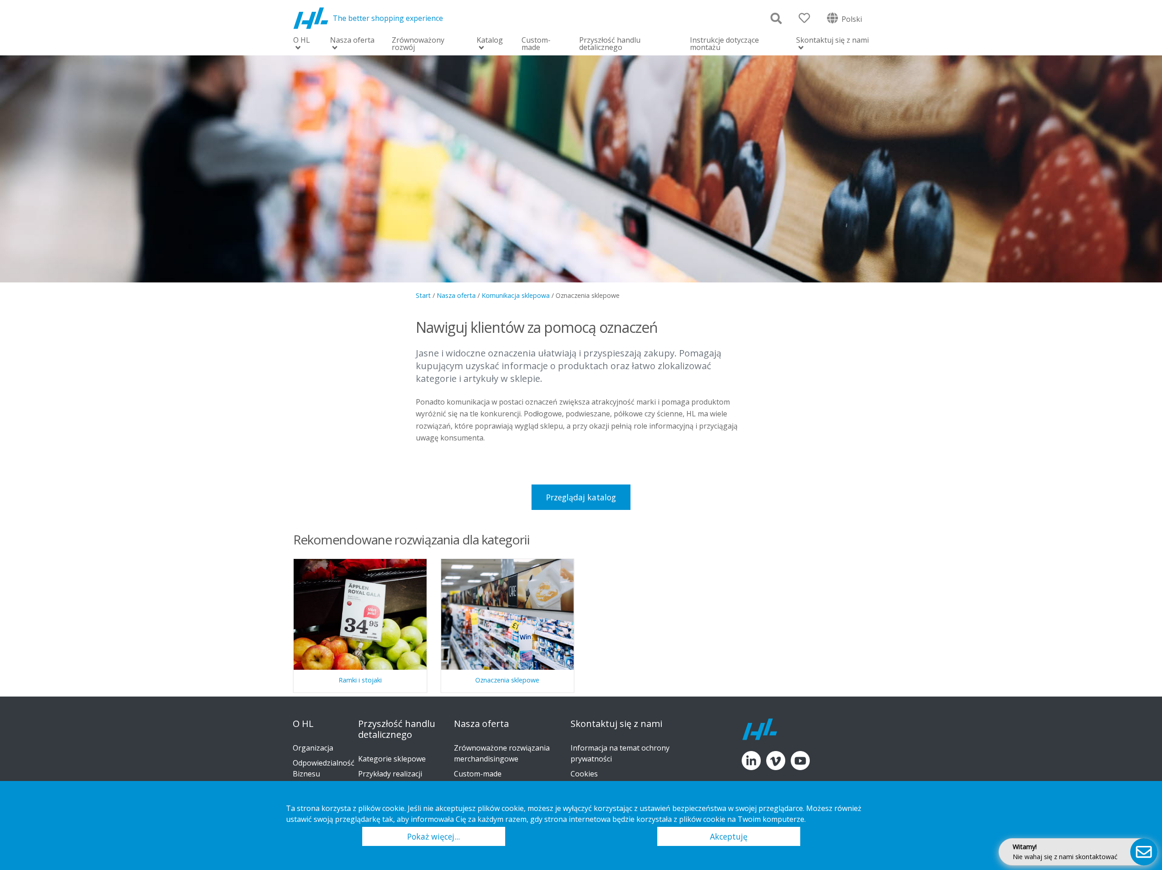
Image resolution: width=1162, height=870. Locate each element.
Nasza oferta (352, 40)
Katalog (490, 40)
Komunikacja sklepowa (516, 295)
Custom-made (536, 43)
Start (423, 295)
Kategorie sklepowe (392, 759)
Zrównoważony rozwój (418, 43)
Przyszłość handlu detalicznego (609, 43)
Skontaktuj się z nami (832, 40)
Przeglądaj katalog (581, 497)
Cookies (584, 774)
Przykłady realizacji (390, 774)
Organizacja (313, 748)
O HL (301, 40)
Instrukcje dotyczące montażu (724, 43)
